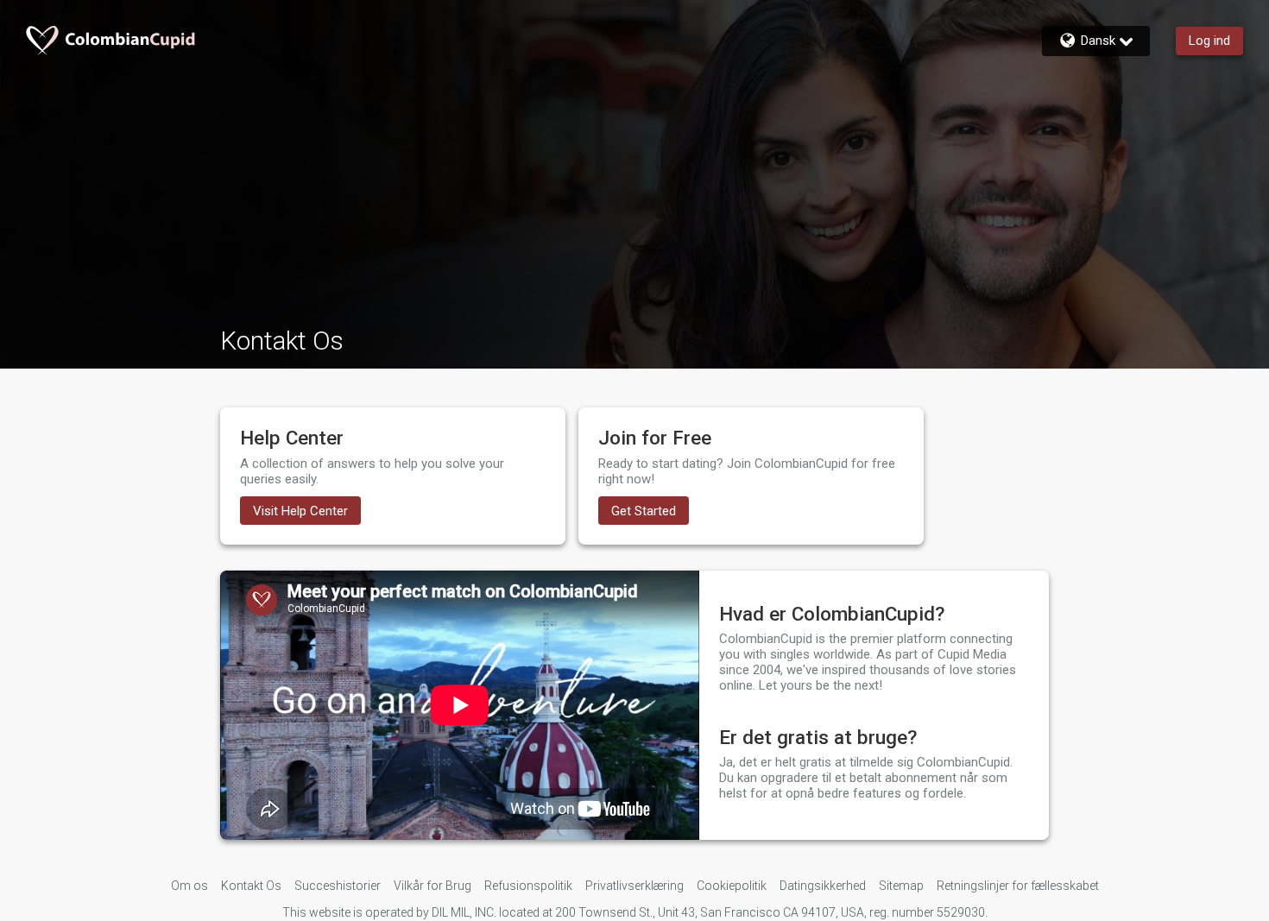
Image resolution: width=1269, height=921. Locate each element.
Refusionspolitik (528, 886)
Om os (189, 886)
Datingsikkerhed (823, 886)
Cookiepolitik (732, 886)
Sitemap (901, 886)
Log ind (1209, 40)
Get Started (643, 511)
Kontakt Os (251, 886)
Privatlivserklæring (634, 886)
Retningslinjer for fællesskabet (1018, 886)
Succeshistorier (337, 886)
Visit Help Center (300, 511)
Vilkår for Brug (432, 886)
